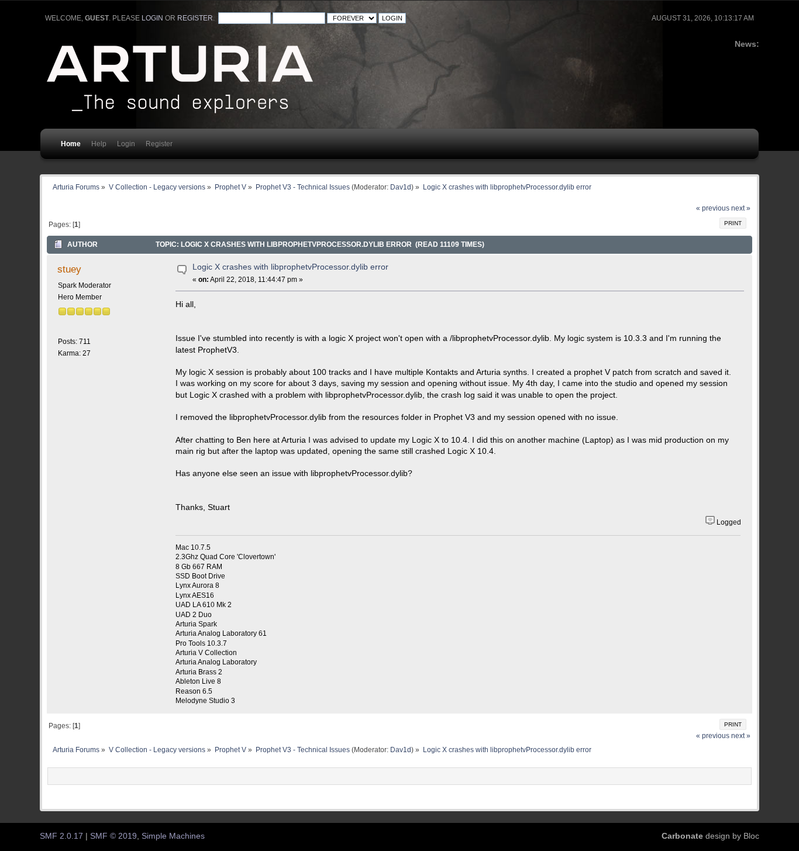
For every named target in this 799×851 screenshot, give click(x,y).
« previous (712, 208)
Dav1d (400, 187)
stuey (69, 269)
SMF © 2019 (113, 836)
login (152, 18)
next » (740, 208)
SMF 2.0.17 (61, 836)
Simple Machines (173, 836)
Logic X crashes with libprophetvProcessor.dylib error (290, 267)
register (195, 18)
